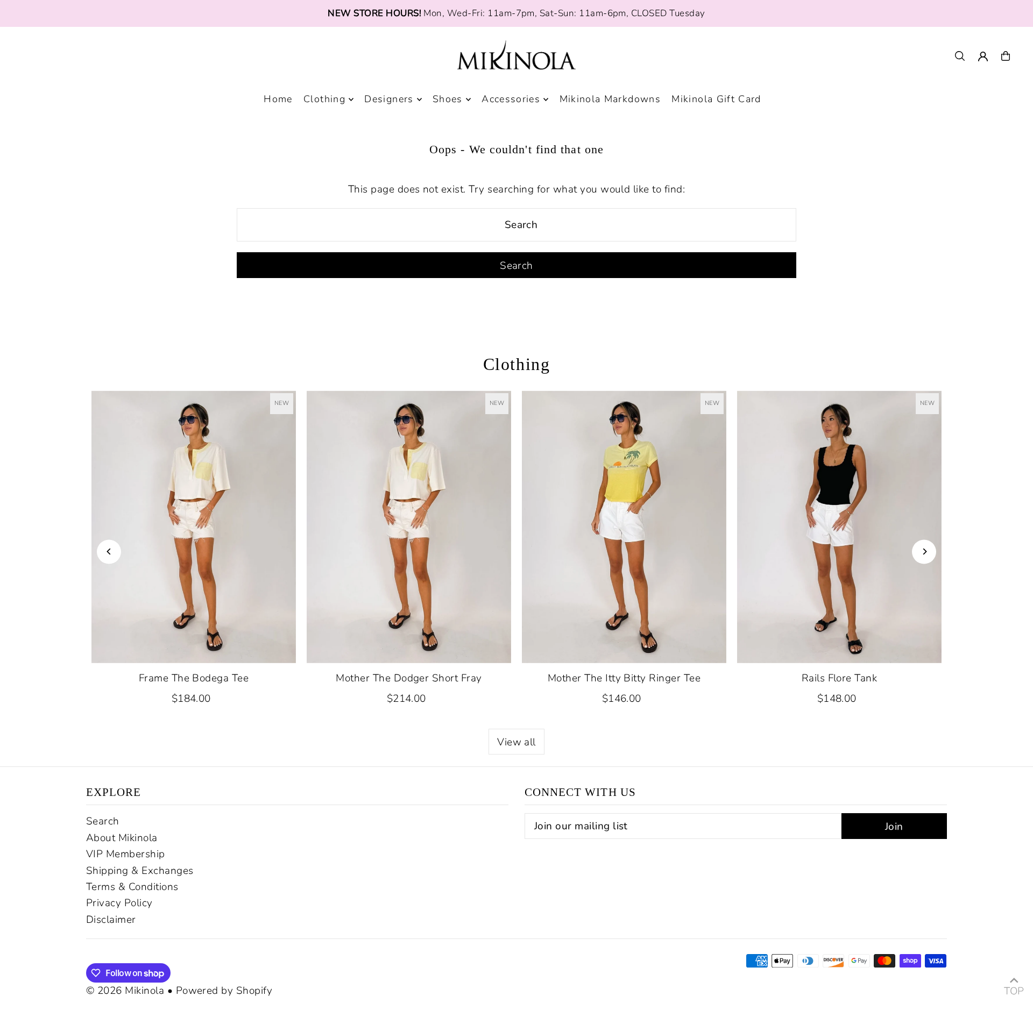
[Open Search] (960, 56)
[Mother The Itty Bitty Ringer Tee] (624, 526)
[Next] (924, 551)
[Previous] (109, 551)
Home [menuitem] (278, 99)
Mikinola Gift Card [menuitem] (716, 99)
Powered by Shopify (224, 991)
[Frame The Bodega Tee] (193, 526)
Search (102, 821)
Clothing (516, 364)
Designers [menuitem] (388, 99)
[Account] (983, 56)
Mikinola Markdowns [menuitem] (610, 99)
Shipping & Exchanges (140, 871)
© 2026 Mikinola (125, 991)
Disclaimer (111, 920)
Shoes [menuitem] (448, 99)
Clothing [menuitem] (324, 99)
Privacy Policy (119, 903)
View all (516, 742)
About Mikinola (122, 838)
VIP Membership (125, 854)
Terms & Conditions (132, 887)
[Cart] (1005, 56)
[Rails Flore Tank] (839, 526)
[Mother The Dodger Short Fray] (409, 526)
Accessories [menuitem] (511, 99)
